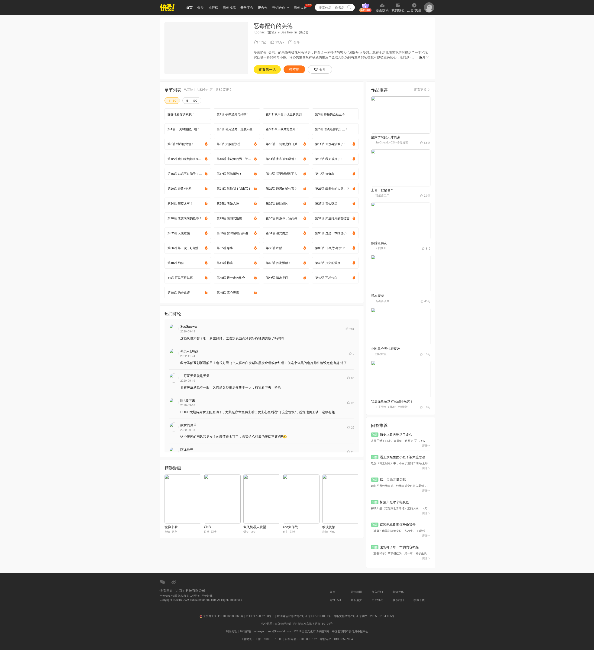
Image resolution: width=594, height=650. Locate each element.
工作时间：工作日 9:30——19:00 (261, 639)
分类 (200, 7)
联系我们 (398, 600)
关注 (322, 69)
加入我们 (377, 592)
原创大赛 (300, 7)
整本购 (294, 69)
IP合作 (263, 7)
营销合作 (279, 7)
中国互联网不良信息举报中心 (350, 631)
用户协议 (377, 600)
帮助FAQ (335, 600)
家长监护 (356, 600)
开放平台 (246, 7)
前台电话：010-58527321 (301, 639)
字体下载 (419, 600)
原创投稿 (229, 7)
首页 (189, 7)
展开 (422, 57)
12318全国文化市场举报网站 (311, 631)
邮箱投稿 (398, 592)
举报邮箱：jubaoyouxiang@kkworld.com (265, 631)
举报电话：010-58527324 (336, 639)
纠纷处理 (231, 631)
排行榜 (213, 7)
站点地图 (356, 592)
